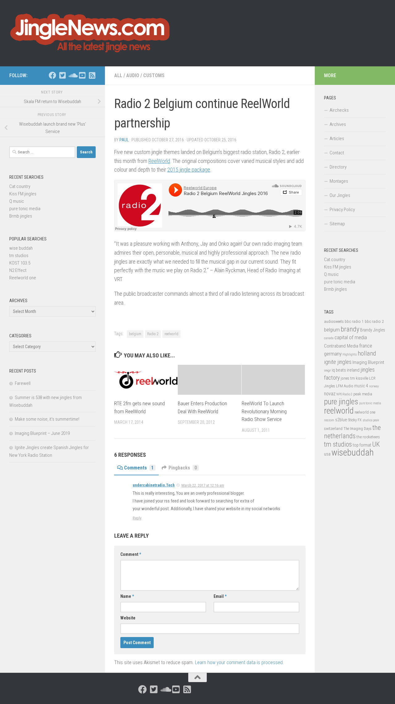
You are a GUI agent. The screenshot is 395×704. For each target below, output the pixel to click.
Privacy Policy (342, 209)
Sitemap (337, 224)
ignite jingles (337, 362)
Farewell (23, 383)
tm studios (18, 255)
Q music (16, 201)
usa (327, 454)
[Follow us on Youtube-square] (82, 75)
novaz (329, 394)
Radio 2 (153, 334)
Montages (339, 181)
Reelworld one (22, 278)
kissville (362, 378)
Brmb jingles (20, 216)
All (118, 75)
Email (220, 596)
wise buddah (21, 248)
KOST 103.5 (19, 263)
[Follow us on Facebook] (52, 75)
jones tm (348, 378)
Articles (337, 138)
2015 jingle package (188, 169)
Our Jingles (340, 195)
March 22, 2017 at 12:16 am (202, 485)
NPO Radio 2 (344, 394)
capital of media (351, 337)
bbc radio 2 (374, 321)
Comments (139, 468)
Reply (137, 518)
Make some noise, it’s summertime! (47, 419)
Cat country (19, 186)
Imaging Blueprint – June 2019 (42, 433)
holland (367, 353)
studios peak (371, 420)
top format (362, 445)
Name (127, 596)
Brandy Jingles (372, 329)
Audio (132, 75)
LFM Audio (344, 386)
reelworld (171, 334)
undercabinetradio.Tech (154, 485)
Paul (124, 139)
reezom (329, 420)
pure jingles (341, 401)
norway (374, 386)
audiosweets (334, 321)
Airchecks (339, 110)
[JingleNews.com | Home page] (90, 33)
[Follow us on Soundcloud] (72, 75)
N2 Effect (18, 270)
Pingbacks (182, 468)
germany (333, 354)
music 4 (361, 385)
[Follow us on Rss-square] (92, 75)
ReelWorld (159, 161)
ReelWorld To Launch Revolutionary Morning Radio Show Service (264, 411)
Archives (338, 124)
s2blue (341, 420)
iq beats (339, 370)
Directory (338, 167)
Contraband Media (341, 346)
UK (376, 444)
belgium (135, 334)
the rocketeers (368, 436)
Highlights (350, 354)
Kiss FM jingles (22, 194)
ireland (353, 370)
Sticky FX (355, 420)
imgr (327, 370)
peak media (362, 394)
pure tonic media (24, 208)
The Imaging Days (357, 429)
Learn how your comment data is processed (239, 662)
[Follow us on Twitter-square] (62, 75)
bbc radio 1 (354, 321)
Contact (337, 153)
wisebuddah (352, 452)
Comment (130, 554)
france (365, 346)
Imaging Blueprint (368, 362)
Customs (153, 75)
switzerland (333, 428)
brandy (350, 329)
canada (329, 338)
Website (127, 617)
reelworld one (365, 412)
